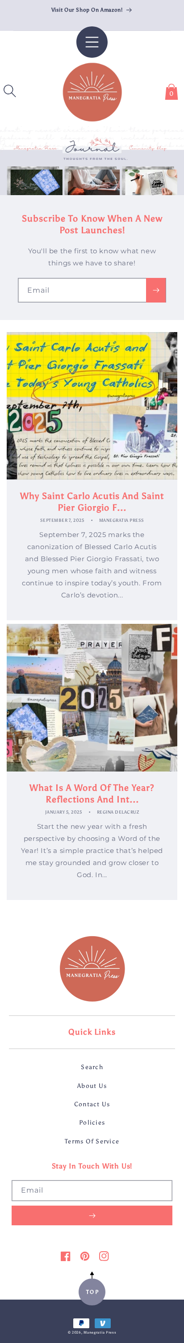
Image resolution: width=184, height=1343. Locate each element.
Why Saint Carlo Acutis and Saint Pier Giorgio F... (92, 501)
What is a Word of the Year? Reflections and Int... (92, 793)
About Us (92, 1086)
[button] (10, 91)
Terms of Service (92, 1141)
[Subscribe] (156, 290)
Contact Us (92, 1104)
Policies (92, 1122)
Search (92, 1067)
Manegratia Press (100, 1332)
